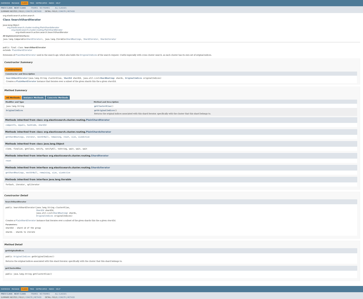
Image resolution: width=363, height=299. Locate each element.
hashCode (31, 125)
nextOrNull (43, 137)
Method (37, 11)
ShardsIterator (108, 39)
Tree (32, 3)
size (73, 137)
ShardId (68, 78)
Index (51, 3)
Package (15, 3)
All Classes (61, 8)
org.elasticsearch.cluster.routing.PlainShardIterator (37, 30)
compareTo (11, 125)
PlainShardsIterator (98, 132)
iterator (30, 137)
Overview (5, 3)
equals (21, 125)
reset (66, 137)
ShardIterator (34, 39)
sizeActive (83, 137)
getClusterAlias (102, 106)
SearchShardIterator (17, 78)
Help (58, 3)
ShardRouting (73, 39)
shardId (42, 125)
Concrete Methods (57, 98)
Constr (28, 11)
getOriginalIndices (104, 110)
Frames (34, 8)
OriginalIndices (133, 78)
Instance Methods (34, 98)
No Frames (45, 8)
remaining (56, 137)
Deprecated (41, 3)
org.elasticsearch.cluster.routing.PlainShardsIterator (33, 27)
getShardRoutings (15, 137)
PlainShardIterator (22, 50)
